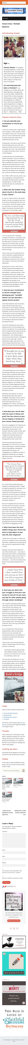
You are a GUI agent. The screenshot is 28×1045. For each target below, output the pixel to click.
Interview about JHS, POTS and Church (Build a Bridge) (6, 799)
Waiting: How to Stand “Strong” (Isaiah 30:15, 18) (20, 812)
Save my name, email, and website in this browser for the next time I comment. (12, 871)
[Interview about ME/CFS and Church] (18, 780)
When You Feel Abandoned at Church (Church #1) (7, 812)
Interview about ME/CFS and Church (17, 785)
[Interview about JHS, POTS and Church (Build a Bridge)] (7, 794)
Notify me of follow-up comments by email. (12, 878)
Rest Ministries (7, 715)
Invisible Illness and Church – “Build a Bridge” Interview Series (6, 786)
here (9, 764)
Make (8, 1039)
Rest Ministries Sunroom (10, 717)
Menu (6, 18)
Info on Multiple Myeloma (11, 713)
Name (4, 850)
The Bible (6, 719)
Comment (5, 831)
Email (4, 856)
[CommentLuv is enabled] (9, 887)
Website (4, 862)
